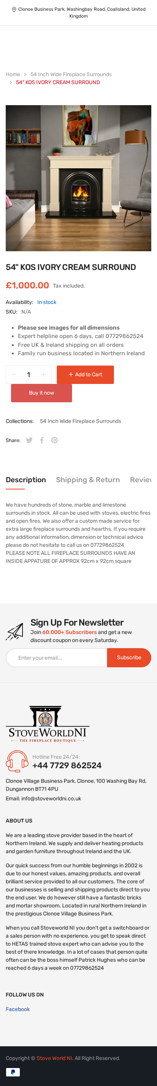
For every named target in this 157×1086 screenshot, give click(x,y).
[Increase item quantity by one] (43, 375)
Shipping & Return (88, 479)
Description (26, 479)
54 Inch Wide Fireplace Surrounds (80, 421)
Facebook (18, 1009)
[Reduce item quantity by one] (13, 375)
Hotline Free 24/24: (56, 757)
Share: (13, 440)
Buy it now (41, 393)
